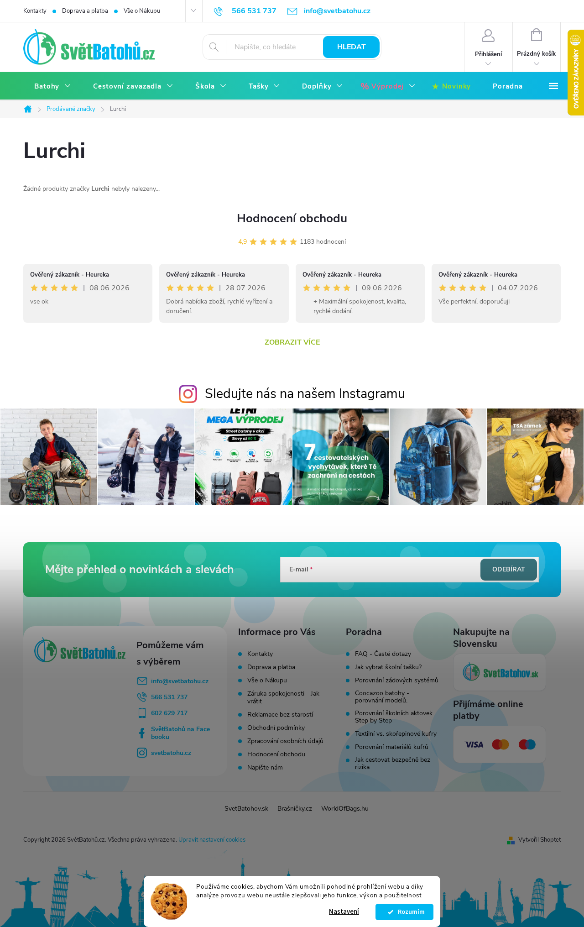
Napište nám (265, 767)
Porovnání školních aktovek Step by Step (394, 717)
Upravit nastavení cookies (211, 840)
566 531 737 (169, 697)
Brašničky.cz (294, 808)
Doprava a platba (85, 11)
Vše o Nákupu (142, 11)
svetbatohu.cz (171, 753)
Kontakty (35, 11)
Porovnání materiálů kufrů (391, 747)
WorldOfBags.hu (345, 808)
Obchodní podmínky (276, 727)
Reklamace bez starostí (280, 714)
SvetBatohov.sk (246, 808)
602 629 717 (169, 713)
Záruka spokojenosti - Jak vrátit (283, 697)
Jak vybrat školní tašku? (388, 667)
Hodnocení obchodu (292, 218)
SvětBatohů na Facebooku (180, 733)
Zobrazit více (292, 342)
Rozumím (409, 912)
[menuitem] (52, 86)
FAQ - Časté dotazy (383, 654)
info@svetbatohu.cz (180, 681)
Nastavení (344, 912)
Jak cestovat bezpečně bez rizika (392, 763)
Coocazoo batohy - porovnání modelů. (382, 697)
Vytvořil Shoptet (539, 840)
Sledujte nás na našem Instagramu (305, 394)
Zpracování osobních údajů (285, 741)
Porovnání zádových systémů (396, 680)
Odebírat (508, 569)
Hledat (351, 47)
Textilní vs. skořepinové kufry (396, 734)
